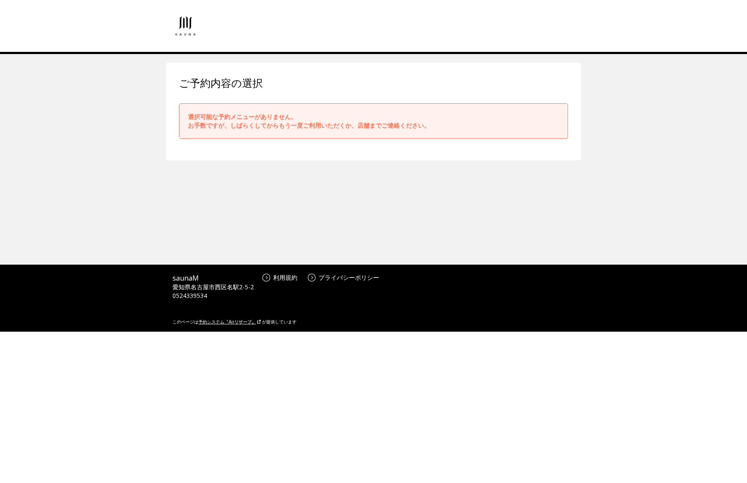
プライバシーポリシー (349, 277)
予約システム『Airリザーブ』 (227, 322)
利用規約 (285, 277)
